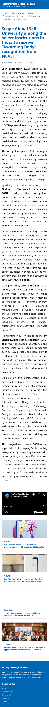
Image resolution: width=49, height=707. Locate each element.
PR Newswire (19, 19)
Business (31, 12)
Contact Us (6, 701)
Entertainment (10, 16)
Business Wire (7, 692)
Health (6, 19)
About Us (5, 698)
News (24, 16)
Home (6, 12)
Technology (18, 12)
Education (34, 16)
